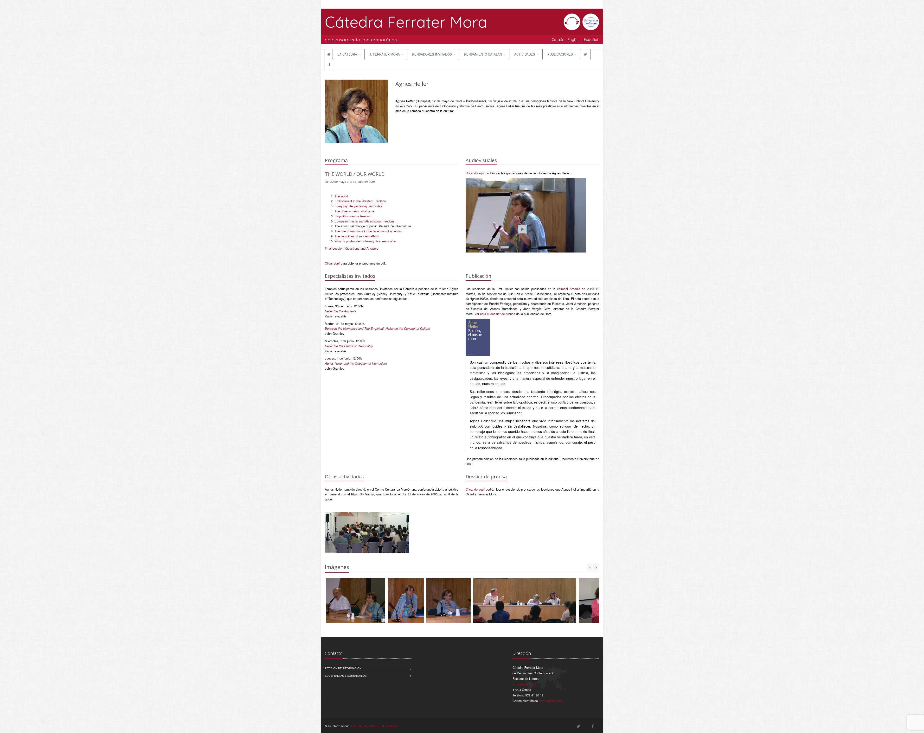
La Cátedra (347, 54)
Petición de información (343, 668)
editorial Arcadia (568, 288)
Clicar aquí (332, 263)
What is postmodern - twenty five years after (365, 241)
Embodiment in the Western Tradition (360, 201)
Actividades (524, 54)
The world (341, 196)
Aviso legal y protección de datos (373, 726)
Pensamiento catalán (483, 54)
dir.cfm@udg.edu (550, 700)
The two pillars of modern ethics (356, 236)
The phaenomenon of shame (354, 211)
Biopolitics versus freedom (353, 216)
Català (557, 39)
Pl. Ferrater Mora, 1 (526, 684)
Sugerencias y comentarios (345, 675)
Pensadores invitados (432, 54)
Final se (330, 248)
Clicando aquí (475, 173)
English (573, 39)
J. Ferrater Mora (384, 54)
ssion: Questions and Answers (357, 248)
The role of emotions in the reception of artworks (368, 231)
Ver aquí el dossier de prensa (495, 313)
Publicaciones (560, 54)
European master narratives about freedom (364, 221)
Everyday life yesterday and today (358, 206)
